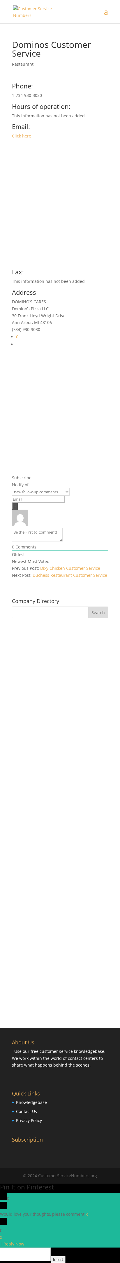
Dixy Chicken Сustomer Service (70, 568)
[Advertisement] (60, 206)
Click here (21, 136)
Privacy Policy (29, 1120)
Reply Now (13, 1244)
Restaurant (22, 64)
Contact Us (26, 1111)
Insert (58, 1259)
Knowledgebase (31, 1102)
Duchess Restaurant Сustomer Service (70, 575)
